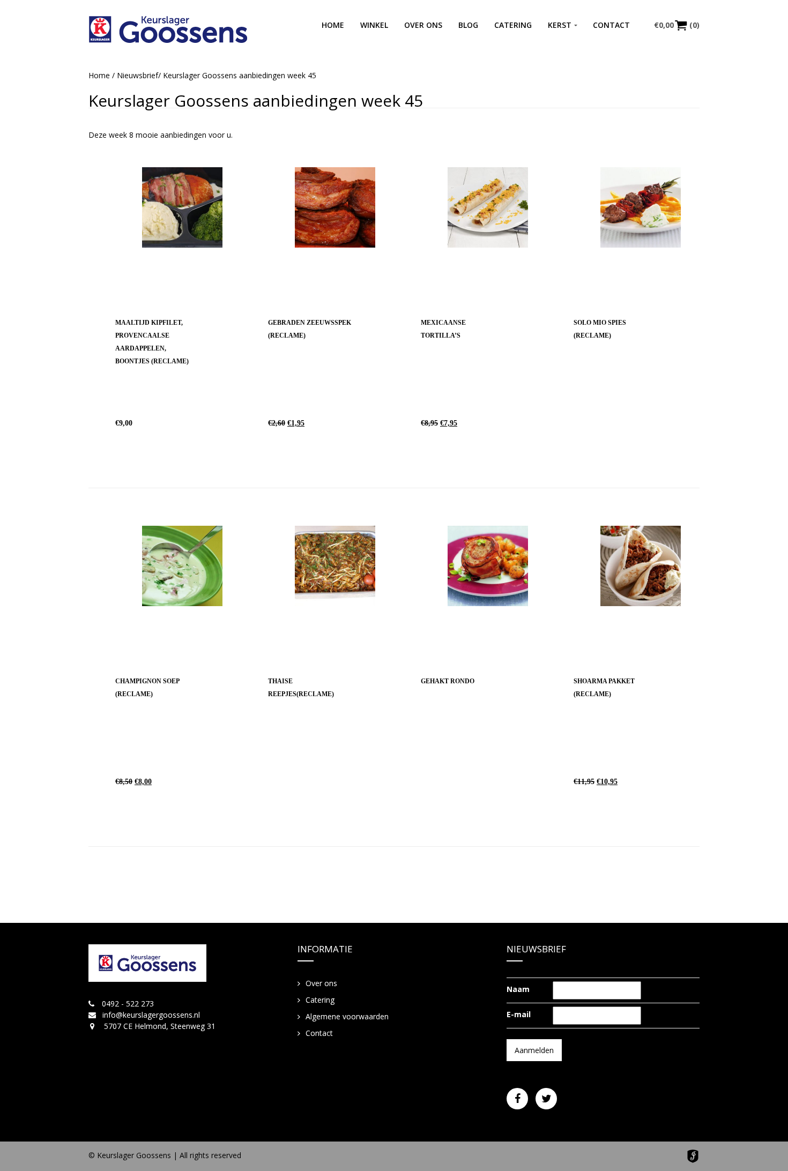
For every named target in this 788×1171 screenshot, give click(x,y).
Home (333, 25)
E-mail (519, 1014)
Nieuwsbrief (137, 75)
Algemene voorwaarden (347, 1016)
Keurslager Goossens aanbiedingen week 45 (255, 100)
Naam (518, 989)
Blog (468, 25)
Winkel (374, 25)
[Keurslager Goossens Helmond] (168, 29)
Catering (513, 25)
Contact (611, 25)
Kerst (559, 25)
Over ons (423, 25)
